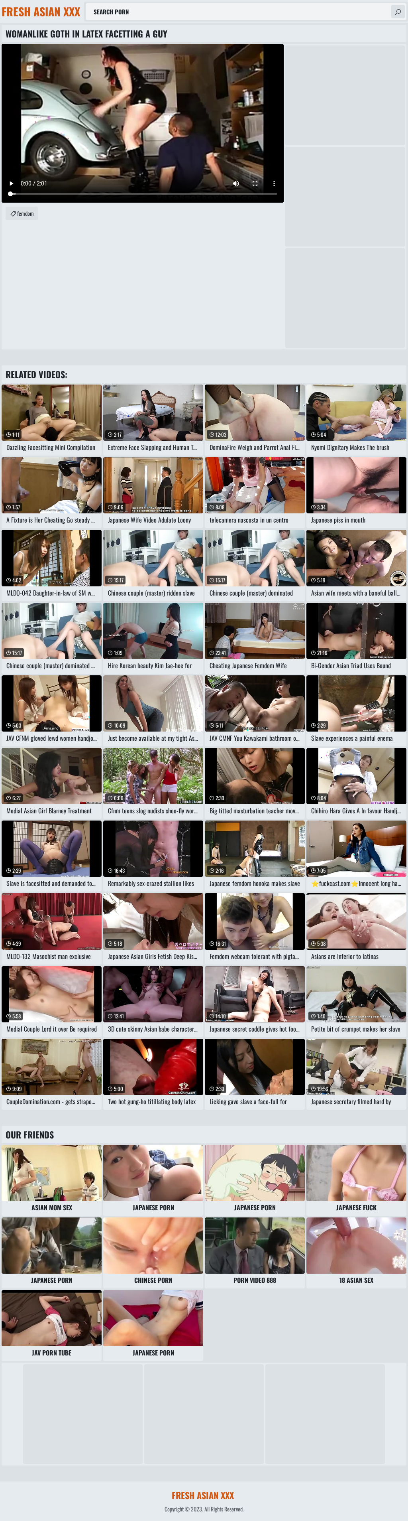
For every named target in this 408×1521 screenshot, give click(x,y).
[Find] (398, 11)
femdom (25, 213)
